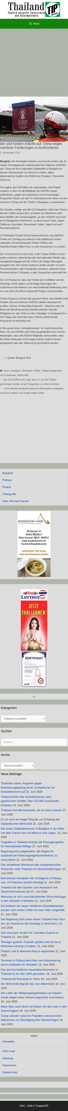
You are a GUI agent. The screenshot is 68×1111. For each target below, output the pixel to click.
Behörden (27, 370)
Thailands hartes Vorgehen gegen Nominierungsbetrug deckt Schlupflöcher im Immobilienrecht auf (28, 787)
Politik (37, 370)
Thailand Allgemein (51, 370)
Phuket (6, 487)
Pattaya (7, 480)
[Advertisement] (34, 63)
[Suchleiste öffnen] (63, 24)
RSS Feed (8, 1051)
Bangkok (16, 370)
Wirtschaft (22, 375)
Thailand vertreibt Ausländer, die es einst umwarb (31, 810)
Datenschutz (10, 1072)
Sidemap (7, 1058)
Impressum (9, 1065)
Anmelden (8, 1041)
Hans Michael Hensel (15, 501)
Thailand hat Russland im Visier (20, 979)
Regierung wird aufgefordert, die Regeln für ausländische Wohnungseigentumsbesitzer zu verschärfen (29, 855)
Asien (7, 370)
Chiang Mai (9, 494)
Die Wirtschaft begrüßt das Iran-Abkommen (27, 983)
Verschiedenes (8, 375)
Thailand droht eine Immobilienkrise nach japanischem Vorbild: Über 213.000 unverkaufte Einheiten (30, 801)
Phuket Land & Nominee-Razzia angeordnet (28, 951)
